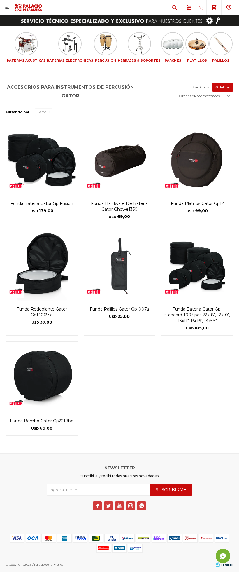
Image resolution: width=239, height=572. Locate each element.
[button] (174, 7)
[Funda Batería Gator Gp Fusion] (42, 160)
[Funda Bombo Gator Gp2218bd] (42, 377)
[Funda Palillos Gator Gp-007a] (120, 266)
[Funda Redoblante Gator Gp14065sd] (42, 266)
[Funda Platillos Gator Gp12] (197, 160)
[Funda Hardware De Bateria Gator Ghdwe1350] (120, 160)
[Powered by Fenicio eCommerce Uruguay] (224, 564)
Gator (42, 112)
